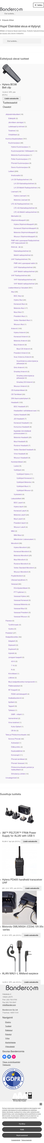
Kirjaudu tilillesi (8, 20)
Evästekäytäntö (15, 1140)
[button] (41, 1104)
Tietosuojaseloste (26, 1140)
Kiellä (22, 1129)
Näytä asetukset (22, 1135)
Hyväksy (22, 1124)
